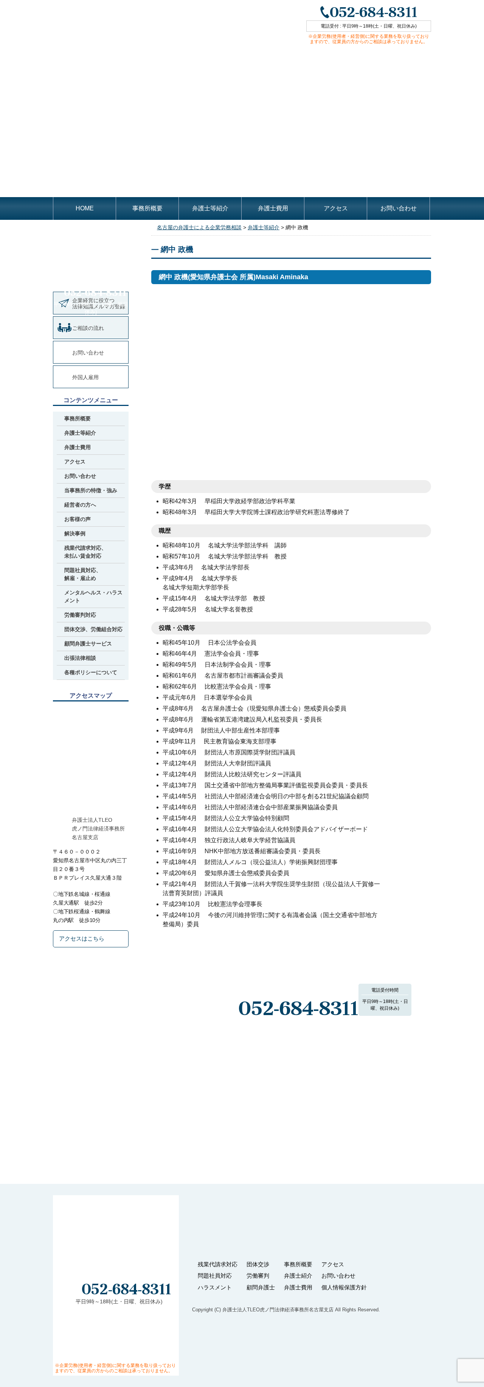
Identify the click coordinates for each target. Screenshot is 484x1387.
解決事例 (74, 533)
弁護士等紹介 (210, 208)
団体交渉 (258, 1264)
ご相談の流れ (88, 328)
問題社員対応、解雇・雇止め (82, 574)
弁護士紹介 (298, 1275)
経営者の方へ (80, 505)
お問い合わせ (398, 208)
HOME (85, 208)
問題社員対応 (215, 1275)
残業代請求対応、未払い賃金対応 (85, 552)
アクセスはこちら (81, 938)
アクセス (336, 208)
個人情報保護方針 (344, 1287)
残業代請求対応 (217, 1264)
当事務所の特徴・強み (90, 490)
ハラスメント (215, 1287)
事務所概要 (147, 208)
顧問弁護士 (261, 1287)
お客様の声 (77, 519)
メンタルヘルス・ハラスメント (93, 596)
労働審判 (258, 1275)
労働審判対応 (80, 615)
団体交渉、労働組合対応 (93, 629)
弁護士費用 (273, 208)
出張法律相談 (80, 658)
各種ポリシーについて (90, 672)
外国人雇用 (85, 377)
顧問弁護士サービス (88, 644)
